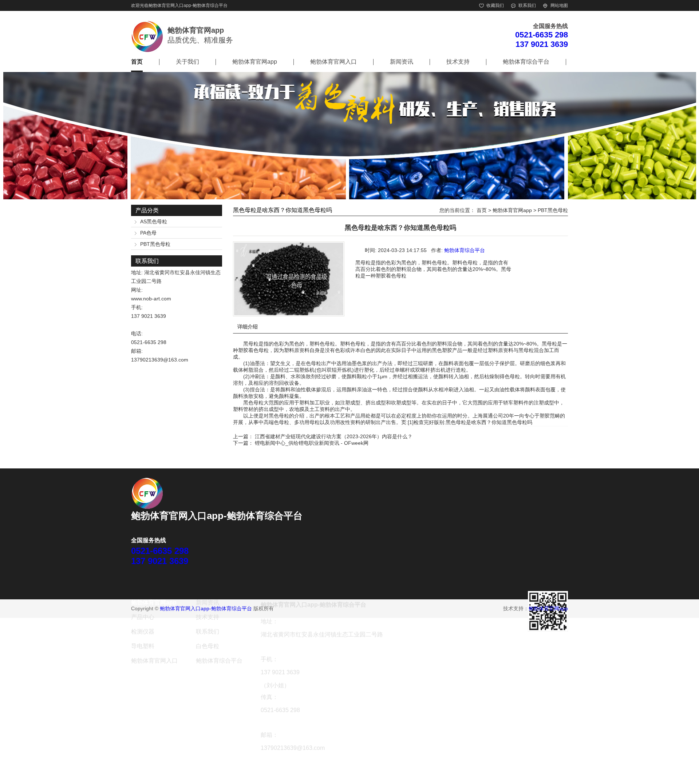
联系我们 (527, 5)
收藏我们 (495, 5)
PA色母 (148, 233)
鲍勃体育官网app (254, 62)
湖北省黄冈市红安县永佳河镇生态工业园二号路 (322, 634)
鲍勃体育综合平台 (526, 62)
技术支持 (458, 62)
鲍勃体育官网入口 (333, 62)
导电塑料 (142, 646)
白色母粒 (207, 646)
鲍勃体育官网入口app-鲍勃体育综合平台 (188, 5)
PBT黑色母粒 (155, 244)
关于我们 (187, 62)
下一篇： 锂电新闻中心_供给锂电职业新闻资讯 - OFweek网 (300, 443)
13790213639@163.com (159, 360)
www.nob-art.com (151, 298)
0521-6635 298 (541, 34)
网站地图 (559, 5)
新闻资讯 (401, 62)
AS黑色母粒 (153, 221)
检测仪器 (142, 631)
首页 (137, 62)
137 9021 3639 (542, 44)
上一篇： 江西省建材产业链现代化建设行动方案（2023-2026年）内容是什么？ (322, 436)
